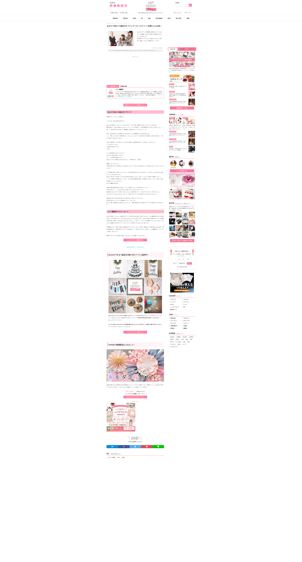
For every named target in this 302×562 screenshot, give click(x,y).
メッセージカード (174, 307)
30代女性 (185, 337)
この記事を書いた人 (113, 86)
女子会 (171, 341)
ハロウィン (186, 323)
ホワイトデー (186, 320)
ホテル (172, 304)
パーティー (173, 302)
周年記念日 (173, 318)
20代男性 (178, 337)
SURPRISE (115, 18)
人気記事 (182, 49)
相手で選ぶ (115, 12)
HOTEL (169, 18)
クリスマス (173, 323)
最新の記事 (124, 86)
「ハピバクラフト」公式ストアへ (135, 332)
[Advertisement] (121, 69)
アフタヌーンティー (174, 346)
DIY (142, 18)
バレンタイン (173, 320)
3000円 (171, 339)
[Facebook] (109, 96)
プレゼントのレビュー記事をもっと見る (182, 240)
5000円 (177, 339)
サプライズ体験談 (111, 457)
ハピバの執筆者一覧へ (182, 170)
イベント (188, 12)
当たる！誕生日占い (182, 251)
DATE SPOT (178, 18)
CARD (187, 18)
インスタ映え (178, 341)
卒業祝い (172, 328)
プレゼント (186, 299)
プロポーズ (186, 318)
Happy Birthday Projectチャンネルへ (135, 397)
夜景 (179, 344)
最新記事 (172, 49)
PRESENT (125, 18)
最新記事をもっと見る (182, 108)
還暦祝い (185, 328)
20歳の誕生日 (173, 325)
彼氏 (187, 339)
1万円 (182, 339)
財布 (189, 341)
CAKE (149, 18)
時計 (184, 341)
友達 (119, 457)
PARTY (134, 18)
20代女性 (172, 337)
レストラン (186, 302)
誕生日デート (173, 309)
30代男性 (191, 337)
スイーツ (184, 344)
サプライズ (173, 299)
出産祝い (185, 325)
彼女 (191, 339)
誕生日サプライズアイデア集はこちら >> (135, 105)
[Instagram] (111, 96)
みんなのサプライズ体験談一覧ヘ (135, 240)
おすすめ (191, 49)
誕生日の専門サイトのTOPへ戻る (135, 247)
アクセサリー (173, 344)
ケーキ (185, 304)
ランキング (178, 12)
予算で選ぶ (125, 12)
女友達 (123, 457)
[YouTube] (113, 96)
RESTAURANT (159, 18)
